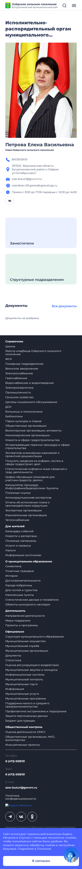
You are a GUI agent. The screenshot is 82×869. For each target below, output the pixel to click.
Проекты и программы (21, 625)
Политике (44, 848)
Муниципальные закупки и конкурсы (31, 670)
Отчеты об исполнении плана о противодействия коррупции (27, 504)
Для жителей (15, 526)
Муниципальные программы (25, 698)
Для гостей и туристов (21, 590)
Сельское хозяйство (19, 397)
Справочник (14, 341)
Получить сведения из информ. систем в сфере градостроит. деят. (34, 462)
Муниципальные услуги (22, 693)
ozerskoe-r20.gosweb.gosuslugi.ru (34, 185)
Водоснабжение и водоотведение (29, 383)
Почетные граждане (19, 571)
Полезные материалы (20, 541)
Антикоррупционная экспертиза (28, 497)
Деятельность (15, 610)
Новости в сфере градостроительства (32, 440)
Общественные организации (26, 425)
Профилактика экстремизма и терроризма (35, 711)
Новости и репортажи (21, 536)
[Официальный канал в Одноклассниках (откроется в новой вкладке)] (32, 816)
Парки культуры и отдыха (23, 421)
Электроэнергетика (19, 387)
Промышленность (18, 392)
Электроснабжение (19, 373)
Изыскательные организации (26, 515)
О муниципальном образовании (28, 561)
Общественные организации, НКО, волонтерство (30, 738)
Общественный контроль (23, 727)
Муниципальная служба (22, 646)
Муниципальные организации (26, 650)
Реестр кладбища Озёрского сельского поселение (33, 352)
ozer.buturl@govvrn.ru (21, 787)
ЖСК (8, 359)
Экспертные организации (23, 510)
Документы (13, 655)
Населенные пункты (19, 595)
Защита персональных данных (26, 716)
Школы (10, 346)
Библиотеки (14, 416)
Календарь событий (19, 531)
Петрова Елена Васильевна (39, 144)
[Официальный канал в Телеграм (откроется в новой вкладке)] (10, 816)
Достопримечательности (23, 580)
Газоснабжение (16, 378)
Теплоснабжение (17, 520)
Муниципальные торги (21, 684)
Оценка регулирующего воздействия (32, 665)
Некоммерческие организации (27, 435)
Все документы (64, 306)
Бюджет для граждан (20, 720)
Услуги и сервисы (18, 545)
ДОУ (8, 407)
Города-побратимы (18, 585)
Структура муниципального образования (34, 636)
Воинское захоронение (21, 368)
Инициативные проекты (22, 744)
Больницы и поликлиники (24, 411)
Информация (14, 689)
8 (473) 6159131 (15, 761)
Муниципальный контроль (24, 679)
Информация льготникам (23, 555)
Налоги (10, 550)
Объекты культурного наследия (27, 604)
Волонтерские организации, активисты (33, 430)
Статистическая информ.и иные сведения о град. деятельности (36, 470)
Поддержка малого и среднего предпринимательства (27, 705)
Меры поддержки (18, 620)
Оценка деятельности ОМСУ (25, 732)
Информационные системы (24, 674)
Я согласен (41, 861)
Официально (14, 631)
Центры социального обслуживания (31, 402)
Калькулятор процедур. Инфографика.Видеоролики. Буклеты (31, 486)
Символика (13, 566)
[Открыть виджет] (71, 855)
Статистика (13, 660)
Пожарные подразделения (24, 363)
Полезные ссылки (18, 493)
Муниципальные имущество (25, 641)
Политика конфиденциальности (20, 797)
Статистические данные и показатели (32, 599)
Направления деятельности (25, 615)
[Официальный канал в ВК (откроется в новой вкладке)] (21, 816)
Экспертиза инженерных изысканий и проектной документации (32, 454)
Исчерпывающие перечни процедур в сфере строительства (37, 446)
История (11, 575)
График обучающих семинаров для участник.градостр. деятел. (30, 478)
